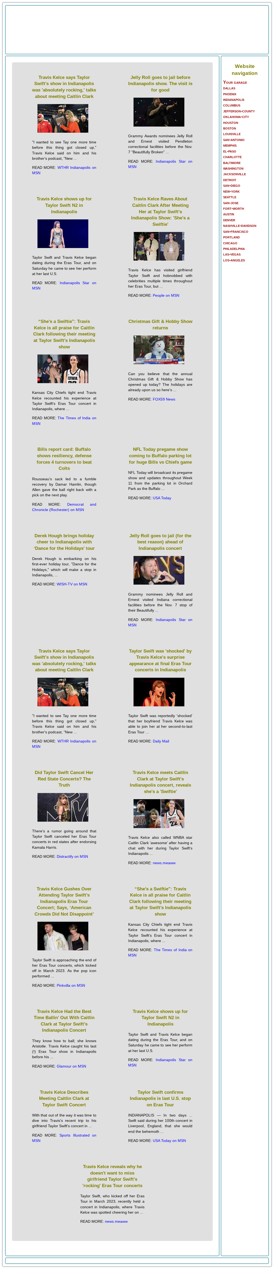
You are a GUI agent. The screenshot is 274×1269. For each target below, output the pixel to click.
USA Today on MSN (169, 1140)
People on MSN (166, 295)
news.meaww (164, 863)
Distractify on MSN (72, 856)
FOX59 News (164, 399)
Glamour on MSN (71, 1066)
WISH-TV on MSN (72, 584)
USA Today (162, 498)
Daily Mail (161, 741)
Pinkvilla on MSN (71, 985)
